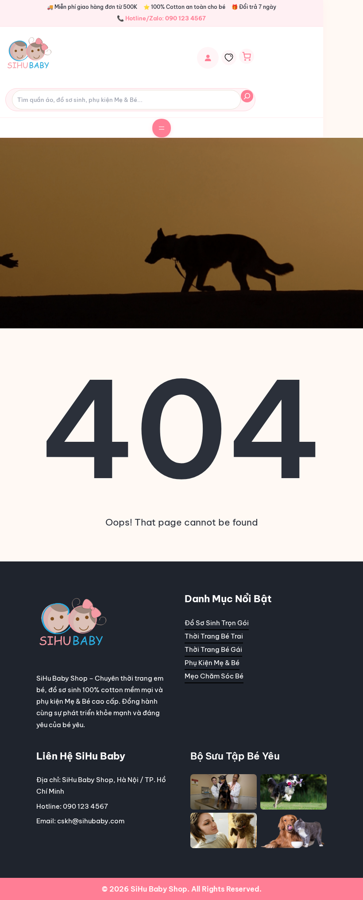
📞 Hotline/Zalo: (161, 18)
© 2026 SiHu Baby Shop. (145, 888)
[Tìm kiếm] (247, 96)
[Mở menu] (161, 128)
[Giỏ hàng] (246, 56)
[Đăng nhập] (208, 58)
